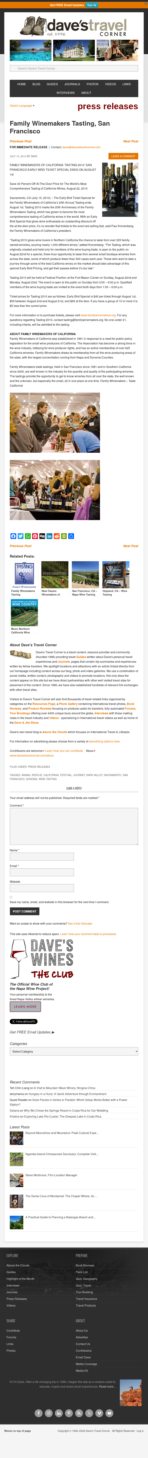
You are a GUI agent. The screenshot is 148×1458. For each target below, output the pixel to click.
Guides (81, 657)
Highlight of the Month (20, 1279)
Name (14, 850)
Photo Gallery (68, 704)
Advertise (82, 1337)
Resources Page (43, 704)
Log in (140, 1431)
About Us (82, 1330)
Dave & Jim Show (26, 722)
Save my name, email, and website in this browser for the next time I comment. (59, 902)
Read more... (107, 1386)
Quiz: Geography (86, 1279)
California (51, 775)
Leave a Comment (123, 156)
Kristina (14, 1116)
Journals (64, 661)
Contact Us (83, 1344)
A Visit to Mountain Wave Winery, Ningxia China (64, 1088)
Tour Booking (84, 1292)
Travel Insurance (86, 1299)
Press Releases (39, 766)
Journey (79, 775)
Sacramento (112, 775)
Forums (130, 708)
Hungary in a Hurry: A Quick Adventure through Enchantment (67, 1094)
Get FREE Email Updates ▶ (32, 1032)
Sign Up (91, 5)
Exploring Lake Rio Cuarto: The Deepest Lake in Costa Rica (62, 1116)
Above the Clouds (54, 732)
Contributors (84, 1350)
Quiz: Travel (83, 1285)
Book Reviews (85, 1265)
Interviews (101, 713)
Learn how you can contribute (64, 751)
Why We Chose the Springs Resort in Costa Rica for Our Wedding (66, 1110)
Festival (66, 775)
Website (15, 881)
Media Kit (82, 1370)
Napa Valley (94, 775)
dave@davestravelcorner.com (81, 147)
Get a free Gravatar (80, 923)
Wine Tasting (48, 779)
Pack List (82, 1272)
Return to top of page (17, 1431)
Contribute (13, 1330)
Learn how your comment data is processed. (88, 934)
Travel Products (86, 1305)
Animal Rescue (32, 775)
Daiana (14, 1110)
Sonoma (31, 779)
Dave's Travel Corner (74, 26)
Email (14, 866)
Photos (11, 1350)
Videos (54, 718)
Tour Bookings (20, 713)
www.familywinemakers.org (98, 315)
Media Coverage (86, 1364)
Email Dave (83, 1357)
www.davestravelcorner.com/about (32, 755)
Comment (17, 805)
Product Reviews (40, 708)
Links (9, 1344)
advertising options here (104, 741)
